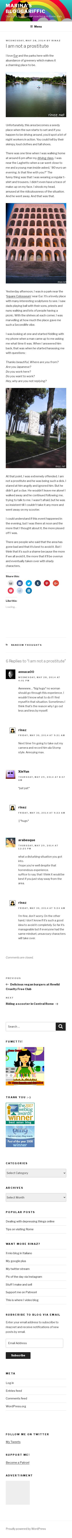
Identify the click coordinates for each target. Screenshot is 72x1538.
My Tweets (13, 1442)
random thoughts (26, 645)
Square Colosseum (18, 296)
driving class (45, 158)
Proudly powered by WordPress (26, 1528)
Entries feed (14, 1391)
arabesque (26, 840)
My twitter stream (18, 1269)
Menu (38, 26)
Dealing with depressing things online (30, 1221)
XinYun (23, 771)
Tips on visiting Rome (20, 1229)
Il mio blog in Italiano (19, 1253)
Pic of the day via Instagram (24, 1276)
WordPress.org (16, 1406)
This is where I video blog (22, 1300)
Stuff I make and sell (19, 1284)
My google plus (16, 1261)
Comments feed (16, 1398)
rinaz (56, 40)
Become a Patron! (17, 1462)
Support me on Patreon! (21, 1292)
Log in (10, 1383)
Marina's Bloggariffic (26, 8)
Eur (15, 55)
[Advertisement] (18, 1493)
